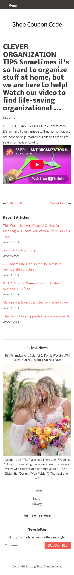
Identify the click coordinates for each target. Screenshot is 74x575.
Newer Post (58, 203)
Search (37, 498)
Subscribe (58, 546)
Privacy (37, 504)
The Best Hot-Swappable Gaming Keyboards (36, 316)
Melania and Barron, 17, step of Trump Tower (36, 302)
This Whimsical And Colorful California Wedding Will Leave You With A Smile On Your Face (36, 231)
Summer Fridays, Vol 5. (20, 250)
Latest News (37, 348)
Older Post (14, 203)
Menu (12, 5)
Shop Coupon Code (48, 566)
